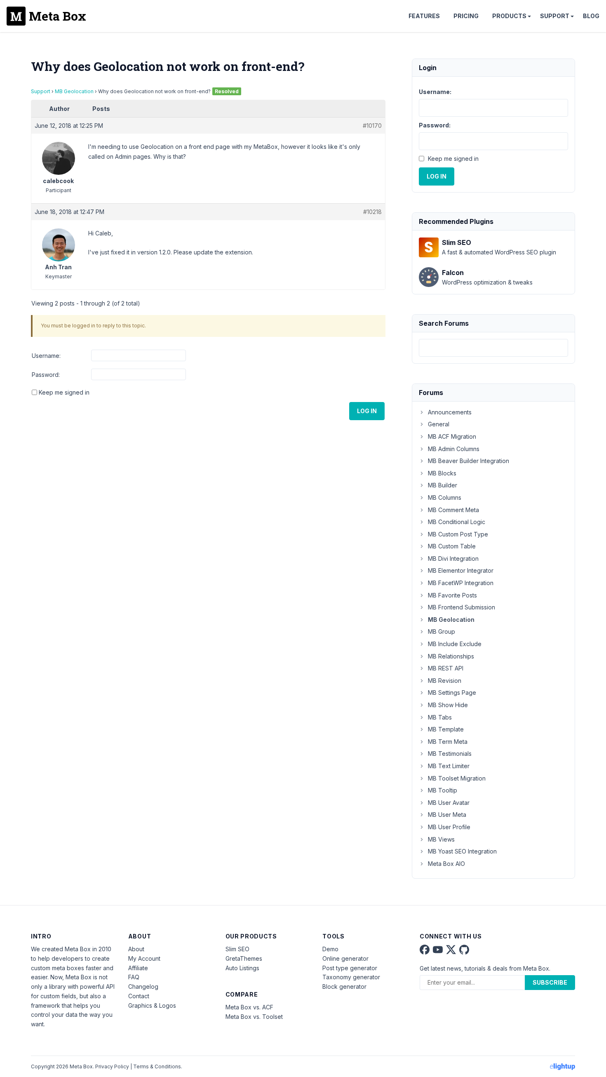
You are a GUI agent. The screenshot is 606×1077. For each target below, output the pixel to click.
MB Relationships (451, 656)
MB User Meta (447, 814)
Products (509, 15)
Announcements (450, 412)
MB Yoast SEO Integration (462, 851)
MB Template (446, 729)
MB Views (441, 839)
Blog (591, 15)
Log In (367, 410)
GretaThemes (243, 958)
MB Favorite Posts (452, 595)
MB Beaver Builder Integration (468, 460)
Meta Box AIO (446, 863)
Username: (46, 355)
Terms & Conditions (157, 1066)
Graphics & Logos (152, 1005)
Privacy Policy (112, 1066)
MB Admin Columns (453, 448)
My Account (144, 958)
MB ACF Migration (452, 436)
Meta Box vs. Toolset (254, 1016)
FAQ (133, 977)
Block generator (344, 986)
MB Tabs (440, 717)
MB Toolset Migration (457, 778)
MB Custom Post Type (458, 534)
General (438, 424)
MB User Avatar (449, 802)
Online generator (345, 958)
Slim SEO (237, 948)
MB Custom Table (452, 546)
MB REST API (445, 668)
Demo (330, 948)
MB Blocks (442, 473)
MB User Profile (449, 826)
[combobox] (493, 348)
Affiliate (138, 967)
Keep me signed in (64, 392)
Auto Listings (242, 967)
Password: (46, 374)
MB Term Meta (447, 741)
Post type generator (349, 967)
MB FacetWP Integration (460, 582)
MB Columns (444, 497)
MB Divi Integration (453, 558)
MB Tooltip (442, 790)
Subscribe (550, 982)
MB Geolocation (74, 91)
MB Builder (442, 485)
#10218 (372, 211)
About (136, 948)
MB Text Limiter (449, 765)
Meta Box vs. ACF (249, 1007)
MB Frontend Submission (461, 607)
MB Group (441, 631)
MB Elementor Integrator (460, 570)
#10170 (372, 125)
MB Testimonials (450, 753)
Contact (138, 995)
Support (554, 15)
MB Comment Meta (453, 509)
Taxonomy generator (351, 977)
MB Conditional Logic (456, 521)
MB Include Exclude (455, 643)
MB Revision (444, 680)
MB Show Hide (448, 704)
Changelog (143, 986)
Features (424, 15)
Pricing (466, 15)
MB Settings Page (452, 692)
